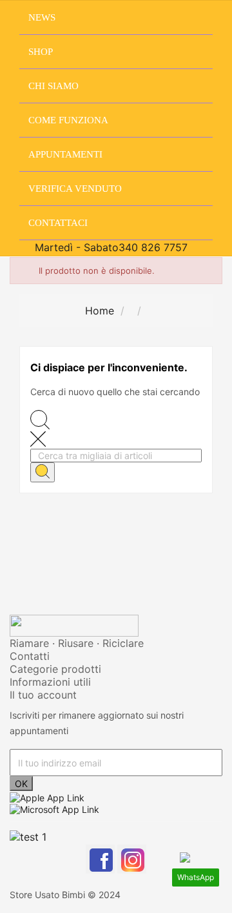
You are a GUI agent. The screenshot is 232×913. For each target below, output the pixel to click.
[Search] (42, 472)
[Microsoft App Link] (54, 808)
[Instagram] (131, 859)
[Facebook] (100, 859)
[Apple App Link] (47, 796)
